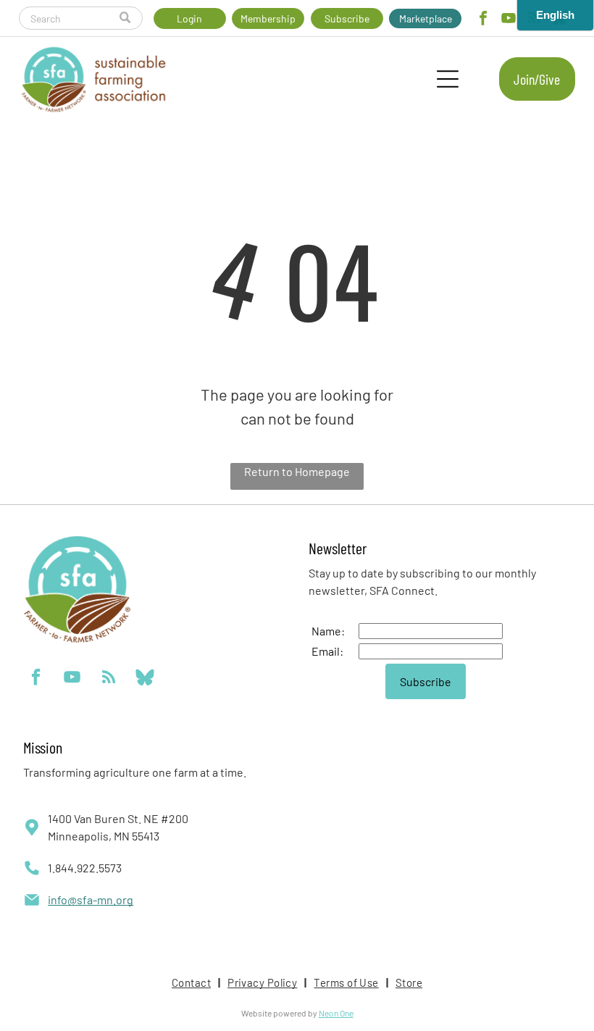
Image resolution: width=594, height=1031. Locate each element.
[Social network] (144, 678)
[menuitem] (192, 982)
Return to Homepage (297, 471)
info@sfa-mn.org (90, 899)
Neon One (336, 1013)
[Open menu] (448, 79)
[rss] (108, 678)
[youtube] (508, 20)
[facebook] (483, 20)
